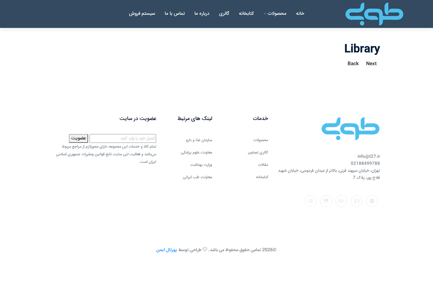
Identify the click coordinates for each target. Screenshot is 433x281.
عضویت (78, 138)
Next (371, 64)
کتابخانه (246, 13)
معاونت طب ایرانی (197, 177)
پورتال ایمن (166, 250)
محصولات (276, 13)
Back (353, 64)
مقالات (263, 165)
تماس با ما (175, 13)
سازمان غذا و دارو (199, 140)
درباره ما (201, 13)
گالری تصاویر (258, 152)
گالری (224, 13)
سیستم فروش (142, 13)
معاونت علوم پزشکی (196, 152)
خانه (300, 13)
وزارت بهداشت (201, 165)
